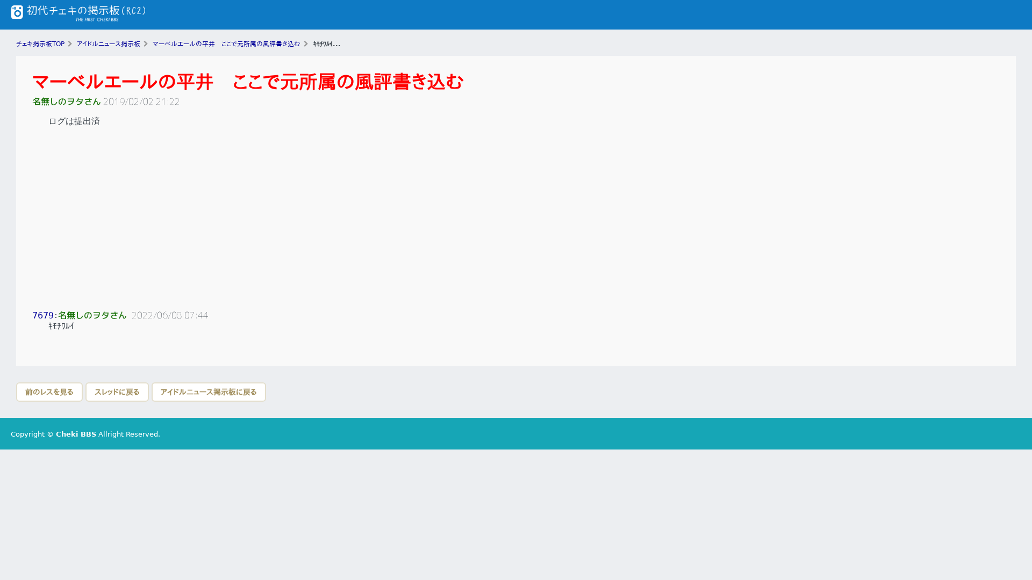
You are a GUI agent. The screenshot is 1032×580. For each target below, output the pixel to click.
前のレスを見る (49, 392)
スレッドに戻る (117, 392)
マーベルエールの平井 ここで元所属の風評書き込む (248, 82)
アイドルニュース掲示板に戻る (209, 392)
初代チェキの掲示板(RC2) (78, 14)
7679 (43, 315)
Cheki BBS (76, 434)
